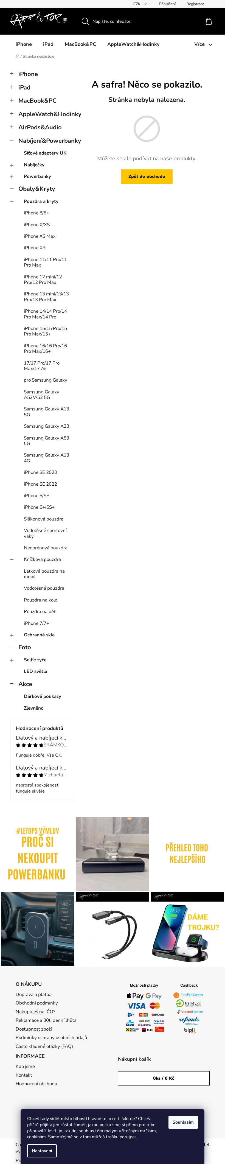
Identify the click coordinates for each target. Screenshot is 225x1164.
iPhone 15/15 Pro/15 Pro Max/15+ (45, 331)
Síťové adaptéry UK (45, 153)
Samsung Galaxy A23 (46, 426)
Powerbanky (37, 176)
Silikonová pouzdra (43, 519)
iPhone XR (35, 248)
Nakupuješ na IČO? (35, 1012)
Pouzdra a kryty (41, 201)
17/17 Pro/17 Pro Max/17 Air (42, 366)
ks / (163, 1078)
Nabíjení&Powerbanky (45, 141)
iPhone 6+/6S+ (39, 507)
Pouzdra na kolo (40, 600)
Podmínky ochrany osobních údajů (51, 1037)
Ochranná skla (39, 635)
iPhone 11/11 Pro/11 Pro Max (45, 262)
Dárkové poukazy (42, 696)
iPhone (28, 74)
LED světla (35, 671)
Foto (24, 647)
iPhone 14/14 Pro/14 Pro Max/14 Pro (45, 314)
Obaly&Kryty (36, 189)
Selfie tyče (35, 660)
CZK (137, 4)
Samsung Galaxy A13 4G (46, 458)
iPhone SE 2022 (40, 484)
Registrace (195, 4)
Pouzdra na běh (40, 611)
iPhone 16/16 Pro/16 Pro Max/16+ (45, 348)
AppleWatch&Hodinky (45, 114)
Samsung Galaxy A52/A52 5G (41, 395)
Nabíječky (34, 165)
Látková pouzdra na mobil (44, 574)
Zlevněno (34, 708)
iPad (24, 87)
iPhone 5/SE (36, 496)
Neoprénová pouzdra (46, 548)
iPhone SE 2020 (40, 472)
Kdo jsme (25, 1066)
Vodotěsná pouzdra (44, 588)
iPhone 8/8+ (36, 213)
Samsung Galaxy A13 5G (46, 412)
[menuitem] (23, 44)
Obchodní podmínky (37, 1003)
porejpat (128, 1137)
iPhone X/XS (37, 225)
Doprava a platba (34, 994)
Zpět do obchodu (146, 177)
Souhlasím (183, 1122)
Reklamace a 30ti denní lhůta (46, 1020)
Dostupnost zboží (34, 1029)
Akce (25, 684)
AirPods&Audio (40, 127)
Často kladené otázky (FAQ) (44, 1046)
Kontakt (24, 1075)
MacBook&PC (37, 101)
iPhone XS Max (39, 236)
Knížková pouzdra (42, 559)
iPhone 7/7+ (36, 623)
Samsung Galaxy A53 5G (46, 441)
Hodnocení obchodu (36, 1084)
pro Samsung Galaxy (45, 380)
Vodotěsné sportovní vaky (45, 533)
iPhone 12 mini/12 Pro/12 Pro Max (43, 280)
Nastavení (42, 1151)
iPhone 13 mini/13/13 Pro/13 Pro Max (46, 297)
